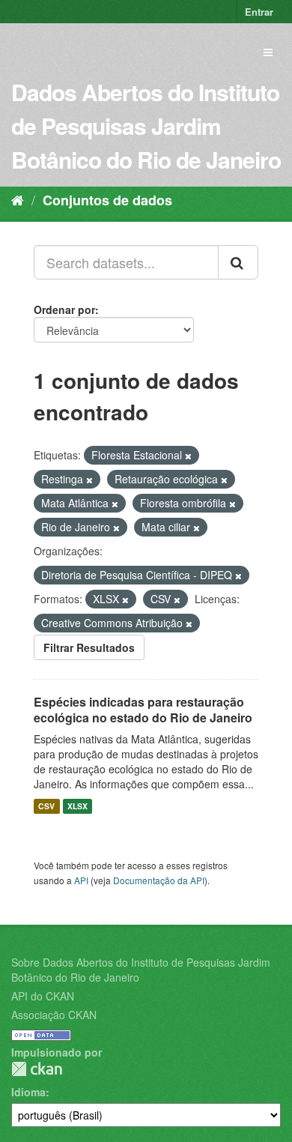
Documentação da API (158, 880)
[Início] (17, 199)
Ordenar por (64, 309)
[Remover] (188, 456)
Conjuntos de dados (107, 200)
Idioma (28, 1091)
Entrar (259, 11)
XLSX (77, 806)
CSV (46, 806)
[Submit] (238, 262)
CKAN (36, 1069)
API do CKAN (42, 995)
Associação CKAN (54, 1014)
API (81, 880)
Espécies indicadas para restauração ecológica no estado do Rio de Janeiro (143, 709)
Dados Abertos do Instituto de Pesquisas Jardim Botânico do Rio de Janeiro (146, 125)
